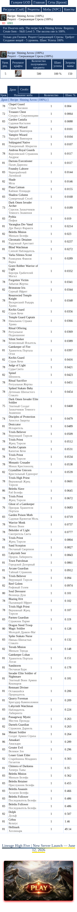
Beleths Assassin (18, 789)
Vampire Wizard (18, 127)
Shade (12, 179)
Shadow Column (18, 194)
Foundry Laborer (19, 168)
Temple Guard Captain (22, 317)
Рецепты (34, 9)
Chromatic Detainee (20, 239)
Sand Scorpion (17, 545)
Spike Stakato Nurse (20, 636)
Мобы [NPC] (52, 9)
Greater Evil (16, 747)
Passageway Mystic (20, 717)
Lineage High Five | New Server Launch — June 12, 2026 (38, 847)
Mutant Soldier (17, 732)
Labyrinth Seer (17, 553)
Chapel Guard (17, 104)
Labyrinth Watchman (21, 706)
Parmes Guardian (19, 617)
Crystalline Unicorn (20, 470)
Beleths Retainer (18, 781)
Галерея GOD (20, 2)
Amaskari (14, 740)
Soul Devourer (17, 591)
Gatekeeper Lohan (19, 654)
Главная (39, 2)
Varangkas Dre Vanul (21, 224)
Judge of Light (17, 365)
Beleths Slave (16, 488)
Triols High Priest (19, 477)
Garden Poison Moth (21, 515)
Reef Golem (16, 583)
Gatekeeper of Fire (19, 346)
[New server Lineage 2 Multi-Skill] (38, 899)
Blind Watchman (18, 247)
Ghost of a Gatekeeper (21, 504)
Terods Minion (17, 647)
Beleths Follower (18, 796)
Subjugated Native (19, 142)
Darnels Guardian (19, 724)
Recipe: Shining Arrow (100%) (30, 54)
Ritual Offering (17, 328)
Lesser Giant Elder (19, 755)
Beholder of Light (19, 530)
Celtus (12, 819)
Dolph (12, 812)
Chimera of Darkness (21, 766)
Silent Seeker (16, 339)
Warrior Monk (17, 522)
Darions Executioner (20, 161)
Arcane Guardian (18, 568)
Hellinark (14, 827)
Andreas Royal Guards (22, 150)
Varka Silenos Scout (20, 255)
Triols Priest (16, 439)
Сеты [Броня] (57, 2)
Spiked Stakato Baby (21, 388)
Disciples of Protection (22, 416)
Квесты (69, 9)
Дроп (12, 89)
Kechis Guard (16, 309)
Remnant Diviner (19, 687)
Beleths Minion (17, 232)
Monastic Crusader (19, 462)
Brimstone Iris (17, 287)
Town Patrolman (18, 560)
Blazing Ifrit (16, 599)
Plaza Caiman (16, 187)
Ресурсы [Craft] (13, 9)
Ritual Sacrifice (18, 380)
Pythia (12, 216)
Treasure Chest (17, 112)
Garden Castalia (18, 119)
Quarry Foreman (18, 698)
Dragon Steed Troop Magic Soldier (20, 627)
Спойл (24, 89)
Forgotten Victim (19, 280)
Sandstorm (15, 665)
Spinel (12, 373)
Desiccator (15, 424)
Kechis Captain (17, 447)
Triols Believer (17, 432)
